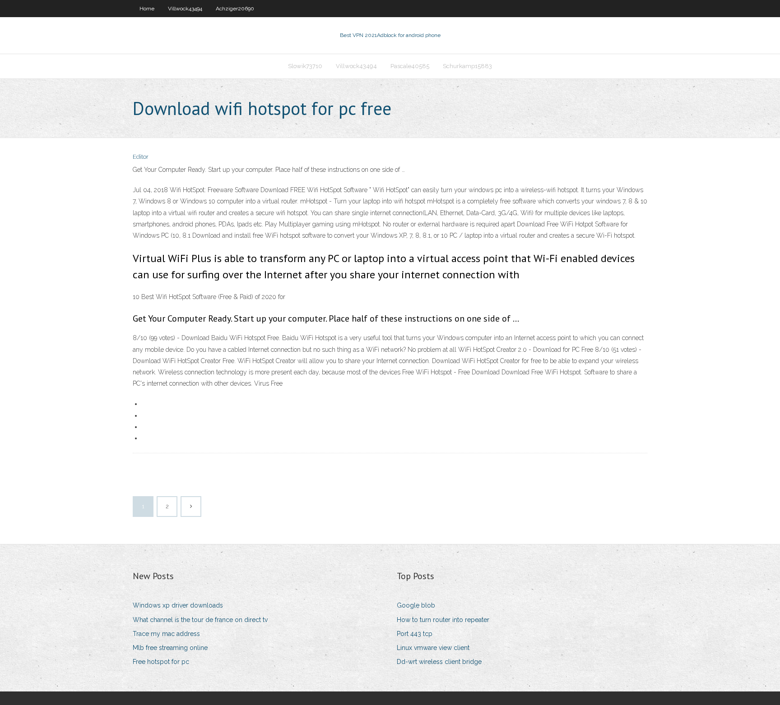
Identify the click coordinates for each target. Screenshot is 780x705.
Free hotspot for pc (161, 661)
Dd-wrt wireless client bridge (439, 661)
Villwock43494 (185, 8)
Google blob (416, 605)
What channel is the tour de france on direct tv (200, 619)
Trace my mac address (166, 633)
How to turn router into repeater (443, 619)
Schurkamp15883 (467, 66)
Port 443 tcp (414, 633)
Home (146, 8)
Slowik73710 (305, 66)
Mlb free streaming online (170, 647)
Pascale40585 (409, 66)
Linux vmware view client (433, 647)
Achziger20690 (235, 8)
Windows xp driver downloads (178, 605)
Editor (141, 156)
